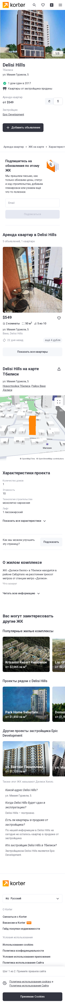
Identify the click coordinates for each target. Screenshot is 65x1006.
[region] (32, 427)
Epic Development (13, 114)
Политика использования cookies (30, 981)
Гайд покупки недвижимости (21, 928)
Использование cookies (18, 944)
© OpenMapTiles (27, 459)
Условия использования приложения (26, 956)
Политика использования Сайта (29, 985)
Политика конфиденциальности (23, 950)
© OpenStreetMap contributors (50, 459)
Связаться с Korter (15, 916)
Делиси (7, 390)
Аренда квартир (14, 146)
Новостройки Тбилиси (16, 386)
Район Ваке (38, 386)
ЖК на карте (36, 146)
